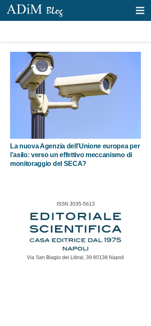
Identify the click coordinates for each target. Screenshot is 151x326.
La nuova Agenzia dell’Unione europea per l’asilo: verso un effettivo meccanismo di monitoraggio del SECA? (75, 155)
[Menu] (140, 10)
